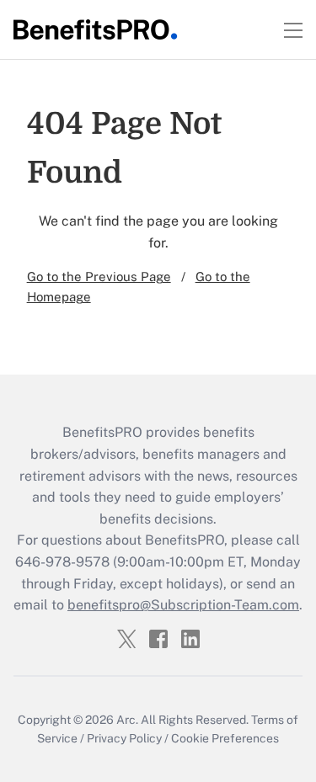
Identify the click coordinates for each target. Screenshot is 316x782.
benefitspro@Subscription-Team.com (183, 605)
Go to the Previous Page (99, 276)
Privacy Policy (124, 738)
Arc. (127, 719)
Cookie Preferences (225, 738)
